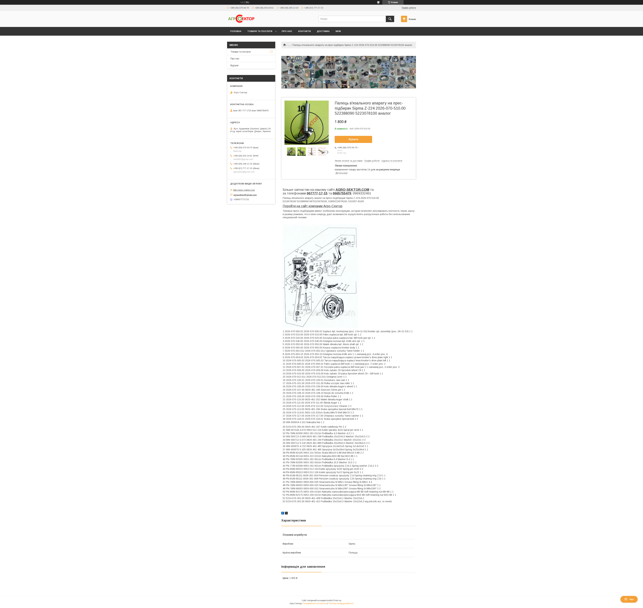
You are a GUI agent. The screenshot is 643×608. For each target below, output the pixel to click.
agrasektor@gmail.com (245, 194)
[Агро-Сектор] (241, 22)
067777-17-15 (317, 193)
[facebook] (282, 513)
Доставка (323, 31)
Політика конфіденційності (340, 603)
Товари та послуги (259, 31)
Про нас (287, 31)
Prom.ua (337, 600)
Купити (353, 139)
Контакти (304, 31)
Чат (631, 599)
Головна (235, 31)
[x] (286, 513)
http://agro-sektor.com (244, 190)
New (338, 31)
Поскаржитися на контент (315, 603)
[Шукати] (390, 19)
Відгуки (234, 65)
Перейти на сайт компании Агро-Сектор (312, 206)
